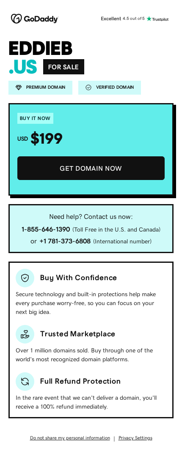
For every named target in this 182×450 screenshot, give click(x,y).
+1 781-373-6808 (65, 240)
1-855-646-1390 (46, 229)
